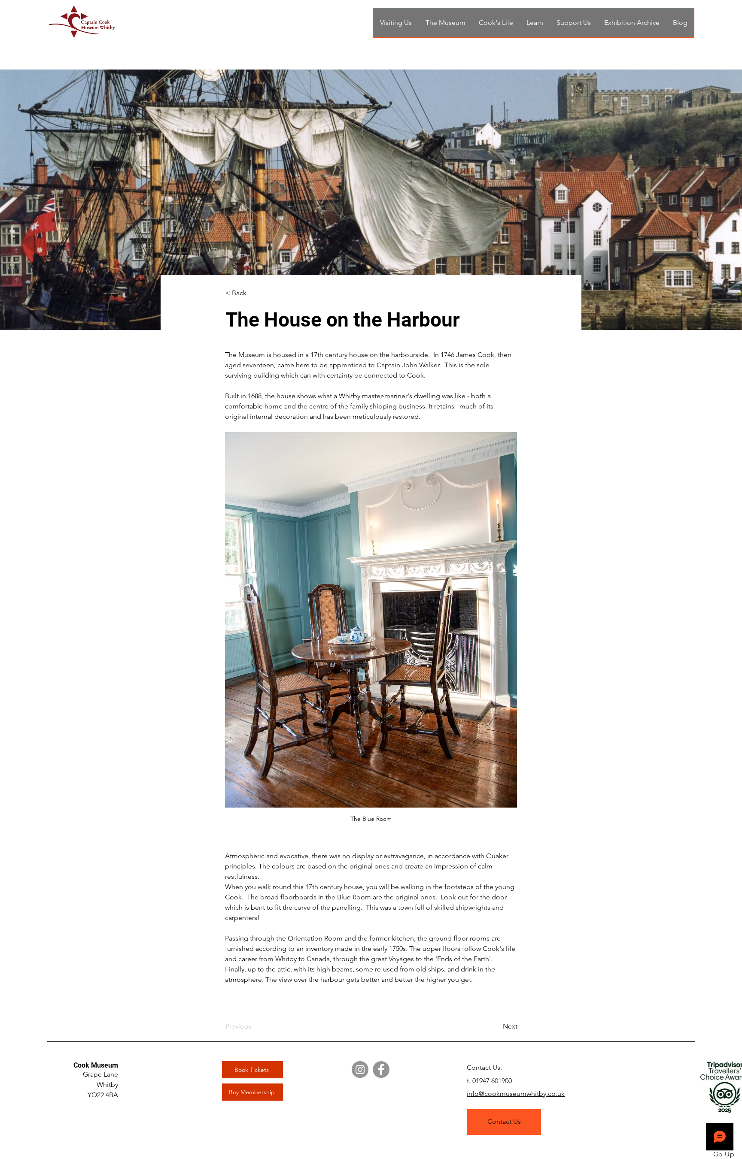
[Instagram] (360, 1069)
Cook (82, 1065)
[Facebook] (381, 1069)
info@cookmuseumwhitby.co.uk (516, 1093)
